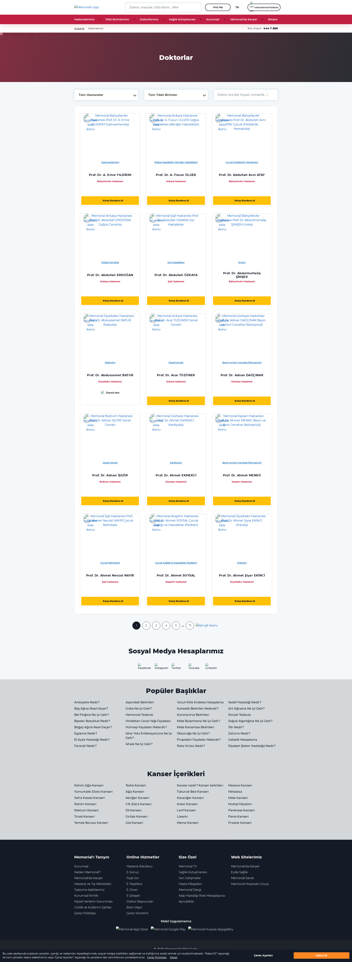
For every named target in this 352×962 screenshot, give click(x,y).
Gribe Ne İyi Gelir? (139, 708)
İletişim (273, 19)
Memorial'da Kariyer (243, 19)
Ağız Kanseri (135, 791)
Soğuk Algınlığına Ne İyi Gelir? (250, 721)
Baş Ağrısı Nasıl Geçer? (91, 708)
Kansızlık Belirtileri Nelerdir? (198, 708)
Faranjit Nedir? (85, 746)
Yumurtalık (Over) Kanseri (93, 791)
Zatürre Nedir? (239, 733)
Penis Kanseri (238, 816)
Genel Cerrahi (175, 362)
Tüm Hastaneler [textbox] (91, 95)
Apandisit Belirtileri (140, 702)
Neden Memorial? (87, 872)
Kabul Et (321, 955)
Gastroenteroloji (110, 162)
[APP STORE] (133, 929)
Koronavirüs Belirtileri (193, 715)
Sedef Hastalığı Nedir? (244, 702)
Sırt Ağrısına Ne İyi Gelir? (246, 708)
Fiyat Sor (132, 878)
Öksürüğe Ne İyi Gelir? (193, 733)
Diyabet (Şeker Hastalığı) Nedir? (252, 746)
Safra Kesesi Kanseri (89, 798)
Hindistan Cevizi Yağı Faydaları (148, 721)
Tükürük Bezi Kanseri (193, 791)
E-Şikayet (133, 895)
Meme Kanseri (188, 823)
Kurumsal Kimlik (86, 895)
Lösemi (182, 816)
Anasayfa (79, 28)
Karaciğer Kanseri (190, 798)
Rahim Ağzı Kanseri (88, 785)
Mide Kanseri (238, 798)
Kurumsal (212, 19)
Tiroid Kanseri (84, 816)
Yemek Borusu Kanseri (91, 823)
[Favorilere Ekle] (87, 118)
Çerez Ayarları (263, 955)
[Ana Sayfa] (86, 7)
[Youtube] (192, 667)
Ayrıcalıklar (186, 901)
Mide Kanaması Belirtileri (195, 727)
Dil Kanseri (134, 810)
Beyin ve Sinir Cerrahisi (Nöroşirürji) (241, 362)
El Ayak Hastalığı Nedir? (92, 739)
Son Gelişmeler (190, 878)
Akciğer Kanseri (137, 798)
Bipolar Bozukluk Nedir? (92, 721)
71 (190, 625)
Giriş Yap (218, 7)
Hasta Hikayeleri (190, 884)
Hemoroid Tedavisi (139, 715)
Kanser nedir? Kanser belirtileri (200, 785)
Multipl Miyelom (240, 804)
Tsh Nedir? (236, 727)
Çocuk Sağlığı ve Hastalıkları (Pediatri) (176, 562)
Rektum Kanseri (86, 810)
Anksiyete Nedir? (87, 702)
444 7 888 (270, 28)
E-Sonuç (132, 872)
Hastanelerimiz (84, 19)
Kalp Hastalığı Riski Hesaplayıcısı (202, 895)
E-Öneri (132, 890)
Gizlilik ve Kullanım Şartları (93, 907)
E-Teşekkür (134, 884)
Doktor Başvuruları (139, 901)
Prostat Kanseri (240, 823)
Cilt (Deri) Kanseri (138, 804)
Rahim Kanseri (85, 804)
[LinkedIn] (209, 667)
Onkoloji (242, 562)
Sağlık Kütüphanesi (182, 19)
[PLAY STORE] (168, 929)
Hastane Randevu (139, 866)
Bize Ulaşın (134, 907)
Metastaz (235, 791)
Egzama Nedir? (85, 733)
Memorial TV (188, 866)
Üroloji (241, 262)
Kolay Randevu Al (113, 200)
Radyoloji (110, 362)
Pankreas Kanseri (241, 810)
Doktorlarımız (149, 19)
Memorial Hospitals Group (250, 884)
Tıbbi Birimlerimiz (117, 19)
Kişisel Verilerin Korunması (93, 901)
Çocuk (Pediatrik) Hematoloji (242, 162)
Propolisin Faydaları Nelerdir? (199, 739)
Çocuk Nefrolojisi (110, 562)
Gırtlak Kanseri (137, 816)
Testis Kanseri (136, 785)
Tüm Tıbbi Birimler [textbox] (162, 95)
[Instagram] (159, 667)
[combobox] (106, 94)
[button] (197, 7)
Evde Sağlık (239, 872)
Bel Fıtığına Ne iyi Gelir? (91, 715)
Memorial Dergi (190, 890)
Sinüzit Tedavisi (239, 715)
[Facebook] (142, 667)
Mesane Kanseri (240, 785)
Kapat (173, 957)
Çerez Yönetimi (137, 913)
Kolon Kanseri (187, 804)
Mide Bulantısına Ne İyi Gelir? (198, 721)
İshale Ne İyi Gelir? (139, 744)
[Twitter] (176, 667)
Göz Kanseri (134, 823)
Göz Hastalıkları (175, 262)
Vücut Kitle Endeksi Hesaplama (200, 702)
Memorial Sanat (242, 878)
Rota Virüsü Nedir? (191, 746)
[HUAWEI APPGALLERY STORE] (212, 929)
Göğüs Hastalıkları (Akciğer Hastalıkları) (176, 162)
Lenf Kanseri (186, 810)
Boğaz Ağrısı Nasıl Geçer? (93, 727)
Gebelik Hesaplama (242, 739)
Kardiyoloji (176, 462)
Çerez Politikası (157, 957)
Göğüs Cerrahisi (110, 262)
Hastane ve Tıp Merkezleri (92, 884)
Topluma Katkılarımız (89, 890)
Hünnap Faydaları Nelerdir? (146, 727)
